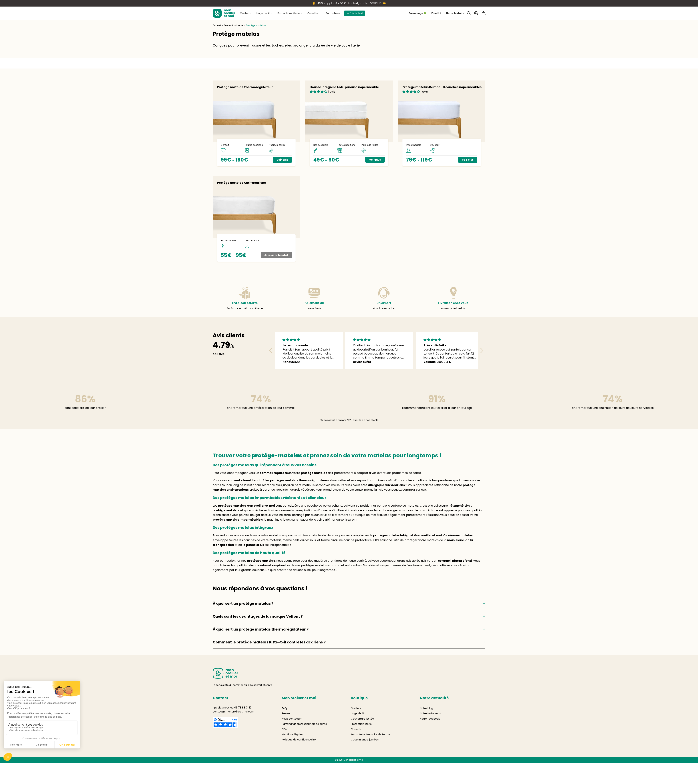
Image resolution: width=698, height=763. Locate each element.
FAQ (284, 708)
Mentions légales (292, 734)
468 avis (218, 354)
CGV (284, 729)
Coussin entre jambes (365, 739)
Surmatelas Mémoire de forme (370, 734)
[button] (469, 13)
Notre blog (426, 708)
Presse (286, 713)
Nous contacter (292, 718)
